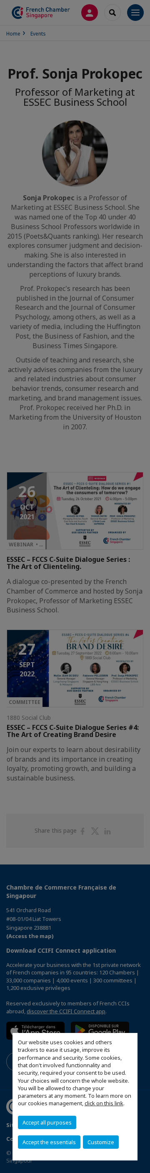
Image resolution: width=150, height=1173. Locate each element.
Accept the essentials (49, 1142)
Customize (101, 1142)
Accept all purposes (47, 1122)
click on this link (104, 1103)
